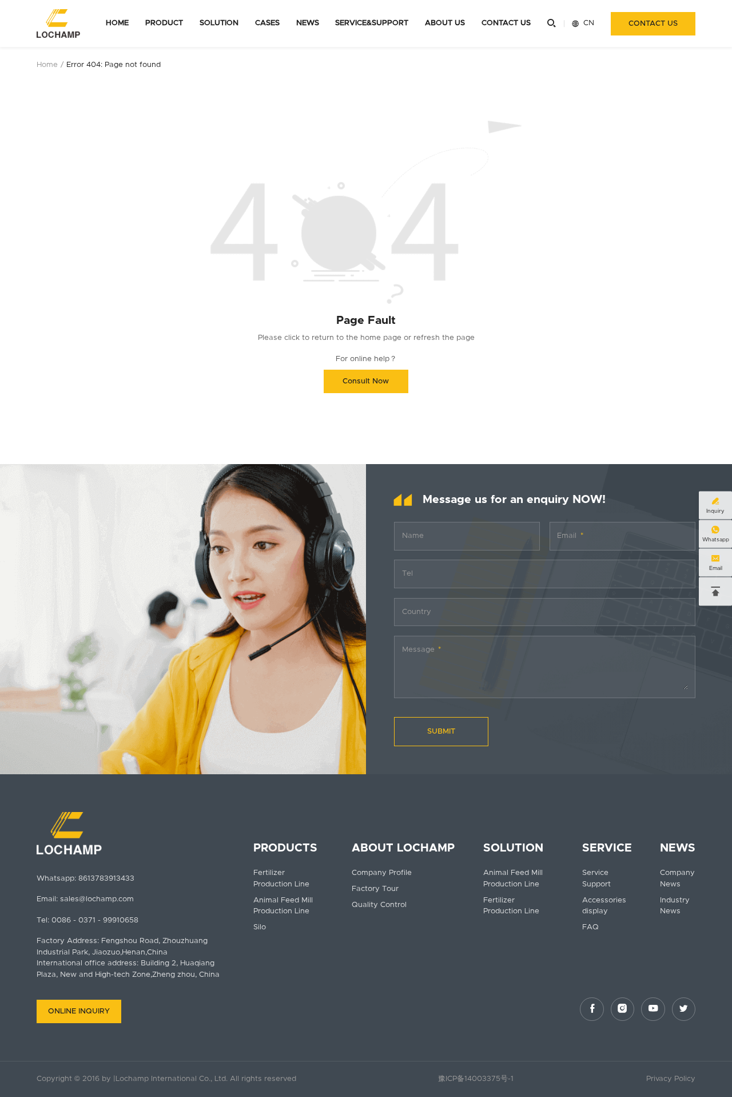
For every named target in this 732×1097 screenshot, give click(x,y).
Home (117, 23)
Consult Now (366, 381)
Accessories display (604, 906)
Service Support (596, 878)
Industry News (675, 906)
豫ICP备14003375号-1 (476, 1079)
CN (583, 23)
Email (566, 536)
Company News (677, 878)
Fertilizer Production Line (281, 878)
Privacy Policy (670, 1079)
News (307, 23)
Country (416, 612)
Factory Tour (375, 889)
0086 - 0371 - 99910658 (94, 920)
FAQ (590, 927)
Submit (441, 731)
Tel (407, 573)
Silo (259, 927)
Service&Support (371, 23)
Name (413, 536)
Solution (219, 23)
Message (418, 650)
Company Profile (382, 873)
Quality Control (379, 905)
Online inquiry (79, 1011)
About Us (445, 23)
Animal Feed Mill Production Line (283, 906)
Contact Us (506, 23)
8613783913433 (106, 878)
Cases (267, 23)
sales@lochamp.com (97, 899)
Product (164, 23)
